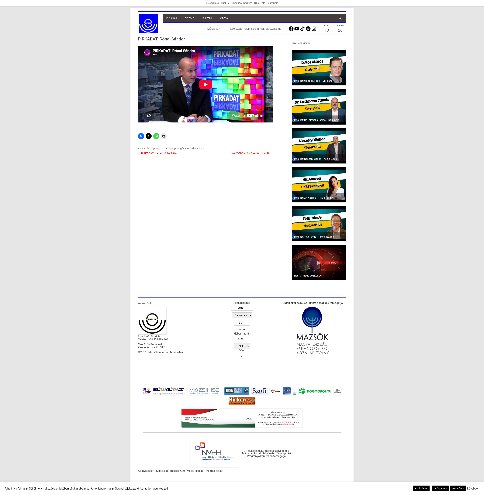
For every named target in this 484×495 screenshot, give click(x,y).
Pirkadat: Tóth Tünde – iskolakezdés (314, 236)
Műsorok (213, 28)
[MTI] (275, 394)
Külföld (207, 18)
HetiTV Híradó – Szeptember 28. (252, 153)
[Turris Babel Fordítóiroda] (236, 394)
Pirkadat (191, 148)
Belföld (189, 18)
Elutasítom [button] (458, 488)
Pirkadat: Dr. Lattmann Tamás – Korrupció (316, 120)
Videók (224, 18)
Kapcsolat (162, 470)
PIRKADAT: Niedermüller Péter (157, 153)
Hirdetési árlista (214, 470)
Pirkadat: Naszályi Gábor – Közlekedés (315, 158)
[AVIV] (147, 394)
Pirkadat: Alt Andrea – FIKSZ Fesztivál (314, 197)
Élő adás (171, 18)
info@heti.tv (153, 336)
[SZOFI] (259, 394)
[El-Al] (168, 394)
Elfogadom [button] (441, 488)
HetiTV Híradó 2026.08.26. (308, 275)
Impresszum (177, 470)
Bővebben (473, 488)
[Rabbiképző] (294, 394)
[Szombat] (287, 394)
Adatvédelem (146, 470)
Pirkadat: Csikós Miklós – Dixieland (313, 80)
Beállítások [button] (421, 488)
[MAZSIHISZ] (204, 394)
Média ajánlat (195, 470)
